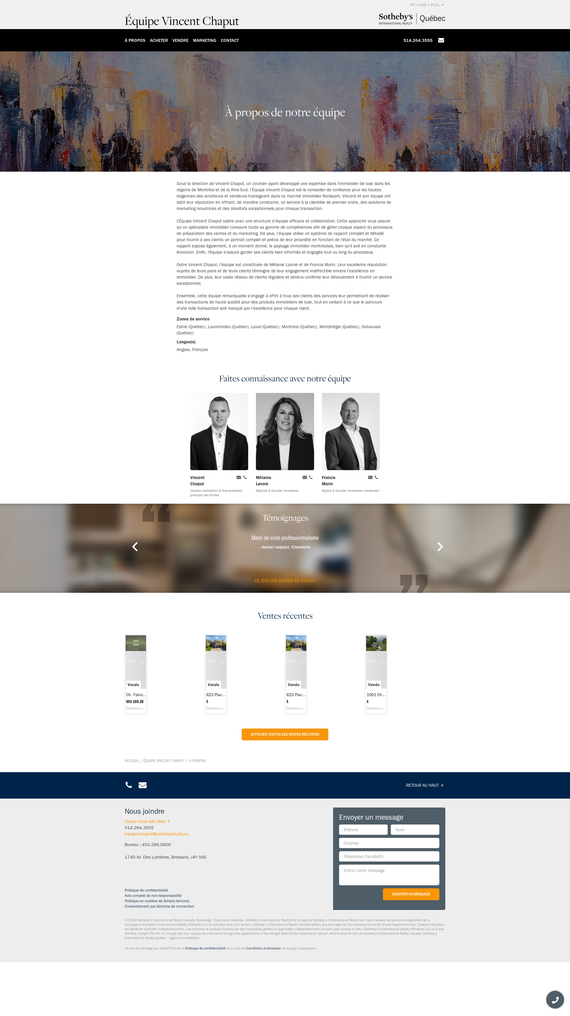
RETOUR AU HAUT (423, 785)
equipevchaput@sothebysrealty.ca (157, 834)
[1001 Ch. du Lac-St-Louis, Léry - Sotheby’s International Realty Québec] (376, 674)
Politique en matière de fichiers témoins (157, 901)
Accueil (132, 761)
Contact (230, 40)
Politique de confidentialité (146, 890)
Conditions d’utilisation (263, 948)
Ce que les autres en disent (285, 580)
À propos (135, 40)
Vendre (180, 40)
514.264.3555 (418, 40)
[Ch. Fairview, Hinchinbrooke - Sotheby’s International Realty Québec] (136, 674)
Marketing (204, 40)
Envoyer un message (411, 894)
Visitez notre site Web (145, 821)
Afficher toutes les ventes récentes (285, 734)
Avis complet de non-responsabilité (153, 895)
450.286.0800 (156, 844)
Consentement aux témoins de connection (159, 906)
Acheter (159, 40)
